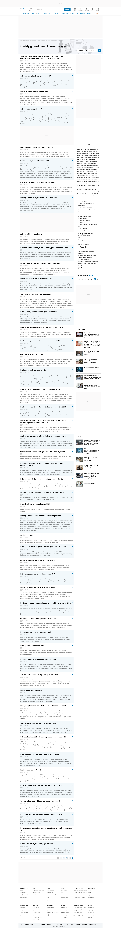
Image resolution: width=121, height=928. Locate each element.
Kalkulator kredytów (83, 218)
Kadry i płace (22, 914)
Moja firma (29, 40)
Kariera (66, 924)
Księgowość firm (24, 888)
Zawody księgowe (23, 897)
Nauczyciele (36, 910)
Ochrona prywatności (30, 924)
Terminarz (83, 275)
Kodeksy (49, 915)
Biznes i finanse (64, 890)
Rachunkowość (23, 892)
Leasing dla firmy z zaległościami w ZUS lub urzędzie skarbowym (88, 182)
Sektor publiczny (48, 13)
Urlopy (34, 895)
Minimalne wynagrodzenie (80, 909)
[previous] (58, 858)
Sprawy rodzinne (50, 890)
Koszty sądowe (81, 240)
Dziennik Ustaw (50, 907)
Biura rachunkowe (78, 888)
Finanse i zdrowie (64, 899)
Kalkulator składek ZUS (84, 220)
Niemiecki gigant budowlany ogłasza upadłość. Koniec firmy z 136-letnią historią (88, 190)
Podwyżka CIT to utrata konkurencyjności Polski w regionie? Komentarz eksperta (87, 150)
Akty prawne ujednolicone (52, 914)
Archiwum (90, 909)
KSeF (96, 13)
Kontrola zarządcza (82, 242)
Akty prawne (50, 905)
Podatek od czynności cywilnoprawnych (88, 261)
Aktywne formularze (86, 234)
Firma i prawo (80, 329)
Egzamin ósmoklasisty (38, 917)
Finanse (39, 40)
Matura (34, 915)
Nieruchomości (81, 13)
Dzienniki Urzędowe (51, 910)
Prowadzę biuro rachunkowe (80, 892)
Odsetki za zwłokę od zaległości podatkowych (86, 252)
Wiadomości (90, 890)
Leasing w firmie (64, 897)
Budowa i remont (91, 895)
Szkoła (34, 909)
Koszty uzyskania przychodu (85, 257)
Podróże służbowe (78, 912)
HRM (34, 899)
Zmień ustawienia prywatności (46, 924)
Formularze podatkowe (93, 914)
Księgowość (26, 13)
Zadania (21, 910)
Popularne (81, 147)
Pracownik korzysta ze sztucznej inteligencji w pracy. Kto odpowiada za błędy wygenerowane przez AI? (88, 194)
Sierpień (91, 275)
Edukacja (89, 13)
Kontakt (78, 924)
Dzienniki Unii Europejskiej (52, 912)
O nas (21, 924)
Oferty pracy (90, 917)
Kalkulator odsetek (65, 912)
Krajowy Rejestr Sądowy (84, 244)
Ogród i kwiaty (91, 897)
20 (88, 279)
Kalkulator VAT (81, 222)
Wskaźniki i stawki (78, 905)
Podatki (21, 890)
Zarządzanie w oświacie (38, 914)
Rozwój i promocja (24, 912)
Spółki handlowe (82, 237)
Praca (48, 897)
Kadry (33, 13)
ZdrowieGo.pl (91, 907)
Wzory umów (91, 912)
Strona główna (23, 40)
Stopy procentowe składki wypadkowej (87, 255)
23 (97, 279)
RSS (72, 924)
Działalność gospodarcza (84, 235)
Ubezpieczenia (36, 894)
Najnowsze (88, 147)
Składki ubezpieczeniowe (79, 910)
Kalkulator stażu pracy (65, 914)
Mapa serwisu (92, 924)
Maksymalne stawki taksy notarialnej (87, 263)
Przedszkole (36, 907)
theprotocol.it (91, 915)
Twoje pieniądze (65, 13)
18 (82, 279)
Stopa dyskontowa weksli (84, 265)
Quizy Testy (81, 268)
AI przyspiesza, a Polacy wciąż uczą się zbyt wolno (88, 186)
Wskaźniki (83, 247)
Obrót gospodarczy (24, 894)
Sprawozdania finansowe (79, 897)
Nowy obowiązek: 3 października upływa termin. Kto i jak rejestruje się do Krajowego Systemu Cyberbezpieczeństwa (88, 166)
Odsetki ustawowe (78, 914)
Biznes (39, 13)
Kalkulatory (83, 201)
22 (94, 279)
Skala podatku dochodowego (80, 915)
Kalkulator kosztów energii (84, 216)
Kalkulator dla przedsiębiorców (85, 207)
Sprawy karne (50, 892)
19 (85, 279)
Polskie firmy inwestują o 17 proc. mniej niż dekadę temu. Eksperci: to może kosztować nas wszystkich (88, 178)
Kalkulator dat (81, 230)
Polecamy (79, 437)
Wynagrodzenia (36, 892)
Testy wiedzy (36, 919)
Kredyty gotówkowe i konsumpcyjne (55, 40)
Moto (73, 13)
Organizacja (22, 907)
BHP (34, 897)
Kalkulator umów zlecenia (84, 212)
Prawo (56, 13)
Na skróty (90, 905)
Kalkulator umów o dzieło (84, 214)
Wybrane (96, 147)
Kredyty (44, 40)
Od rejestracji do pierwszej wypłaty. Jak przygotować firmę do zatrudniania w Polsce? (87, 170)
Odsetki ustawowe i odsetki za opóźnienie (88, 249)
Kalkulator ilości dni (83, 228)
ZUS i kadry (22, 895)
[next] (72, 858)
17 (79, 279)
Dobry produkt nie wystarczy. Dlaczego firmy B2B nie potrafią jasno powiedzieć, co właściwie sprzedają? (88, 158)
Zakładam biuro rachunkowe (80, 890)
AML (75, 899)
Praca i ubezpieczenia (65, 894)
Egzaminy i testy (36, 912)
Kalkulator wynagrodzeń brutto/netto (87, 209)
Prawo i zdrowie (50, 900)
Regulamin (59, 924)
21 (91, 279)
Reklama (84, 924)
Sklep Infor (49, 899)
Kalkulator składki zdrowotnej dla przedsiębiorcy (86, 204)
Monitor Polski (50, 909)
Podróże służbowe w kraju (84, 259)
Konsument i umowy (51, 894)
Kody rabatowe (91, 910)
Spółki (62, 892)
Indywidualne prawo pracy (39, 890)
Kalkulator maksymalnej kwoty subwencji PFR (88, 225)
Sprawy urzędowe (51, 895)
